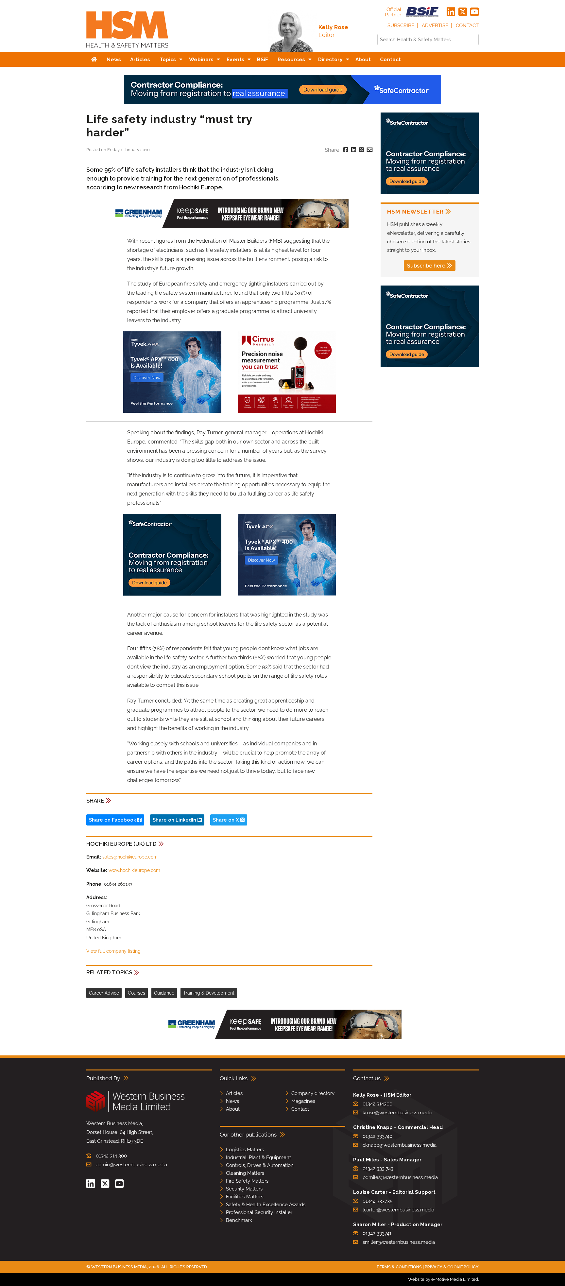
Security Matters (244, 1189)
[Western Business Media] (135, 1111)
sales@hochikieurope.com (130, 857)
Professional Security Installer (259, 1212)
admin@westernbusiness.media (131, 1165)
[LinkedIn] (451, 12)
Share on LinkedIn (175, 820)
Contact (467, 25)
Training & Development (208, 993)
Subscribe (400, 25)
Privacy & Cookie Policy (452, 1266)
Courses (136, 993)
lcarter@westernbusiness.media (398, 1210)
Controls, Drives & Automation (260, 1165)
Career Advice (104, 993)
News (232, 1101)
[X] (462, 12)
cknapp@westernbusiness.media (400, 1145)
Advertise (435, 25)
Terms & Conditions (399, 1266)
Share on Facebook (113, 820)
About (233, 1109)
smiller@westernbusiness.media (399, 1242)
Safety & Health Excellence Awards (265, 1205)
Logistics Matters (245, 1150)
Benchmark (239, 1220)
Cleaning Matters (245, 1173)
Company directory (312, 1093)
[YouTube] (474, 12)
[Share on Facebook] (345, 150)
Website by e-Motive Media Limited (443, 1279)
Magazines (303, 1101)
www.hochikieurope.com (134, 870)
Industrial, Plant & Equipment (258, 1157)
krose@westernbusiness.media (397, 1113)
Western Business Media (119, 1266)
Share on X (226, 820)
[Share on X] (361, 150)
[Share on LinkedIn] (353, 150)
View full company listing (113, 951)
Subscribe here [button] (426, 266)
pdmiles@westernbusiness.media (400, 1177)
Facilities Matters (244, 1197)
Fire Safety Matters (247, 1181)
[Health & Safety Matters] (127, 50)
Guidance (164, 993)
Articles (234, 1093)
